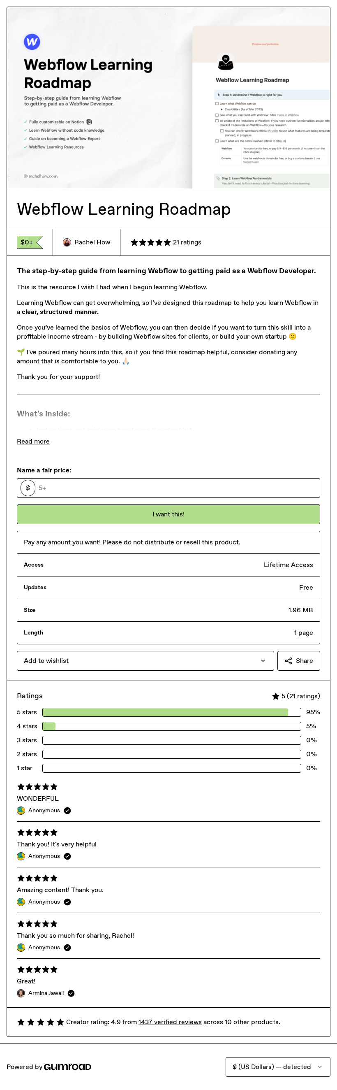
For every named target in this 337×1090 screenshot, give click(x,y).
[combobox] (145, 661)
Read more (33, 441)
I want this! (168, 514)
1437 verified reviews (170, 1022)
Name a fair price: (44, 470)
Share (304, 661)
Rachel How (92, 242)
